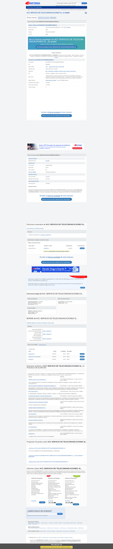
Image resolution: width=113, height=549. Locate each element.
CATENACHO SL (31, 433)
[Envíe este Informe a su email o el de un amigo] (86, 13)
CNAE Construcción (63, 527)
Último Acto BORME (32, 172)
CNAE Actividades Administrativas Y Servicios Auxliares (37, 527)
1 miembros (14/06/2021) (45, 234)
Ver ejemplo (33, 500)
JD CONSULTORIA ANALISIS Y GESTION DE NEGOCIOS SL (40, 396)
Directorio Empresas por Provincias (54, 9)
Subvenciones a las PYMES (53, 522)
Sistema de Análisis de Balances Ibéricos (69, 522)
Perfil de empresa (31, 522)
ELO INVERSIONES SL (32, 427)
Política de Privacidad (53, 537)
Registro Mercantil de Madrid (51, 80)
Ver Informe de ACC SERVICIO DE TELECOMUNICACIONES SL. (56, 547)
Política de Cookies (60, 537)
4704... (47, 66)
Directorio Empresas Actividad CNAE (40, 9)
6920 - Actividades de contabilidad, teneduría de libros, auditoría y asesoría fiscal (61, 71)
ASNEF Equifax (79, 522)
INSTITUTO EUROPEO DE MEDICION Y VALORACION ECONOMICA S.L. (42, 385)
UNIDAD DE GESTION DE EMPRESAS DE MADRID (38, 402)
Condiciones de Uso (45, 537)
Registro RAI (60, 522)
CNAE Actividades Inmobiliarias (72, 527)
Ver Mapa (68, 27)
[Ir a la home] (32, 3)
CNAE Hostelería (81, 527)
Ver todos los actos (42, 344)
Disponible (47, 160)
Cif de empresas (37, 522)
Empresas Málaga (72, 531)
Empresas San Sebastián (51, 531)
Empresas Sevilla (65, 531)
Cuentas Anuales (34, 523)
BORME (29, 523)
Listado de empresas (44, 522)
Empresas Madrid (59, 531)
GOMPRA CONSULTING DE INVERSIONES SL (37, 379)
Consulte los (56, 251)
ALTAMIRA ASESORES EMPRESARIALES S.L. (37, 407)
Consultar (42, 502)
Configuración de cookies (68, 537)
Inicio (32, 9)
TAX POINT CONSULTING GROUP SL (35, 420)
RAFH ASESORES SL (32, 414)
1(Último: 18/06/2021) (46, 331)
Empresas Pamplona (43, 531)
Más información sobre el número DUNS (56, 66)
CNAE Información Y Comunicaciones (53, 527)
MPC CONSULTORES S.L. (33, 391)
